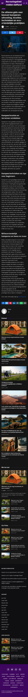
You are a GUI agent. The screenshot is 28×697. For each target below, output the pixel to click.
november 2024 (5, 615)
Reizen (3, 8)
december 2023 (5, 624)
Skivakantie (18, 680)
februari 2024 (4, 619)
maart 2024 (4, 617)
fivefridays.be (22, 297)
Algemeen (12, 674)
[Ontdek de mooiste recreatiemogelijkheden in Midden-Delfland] (14, 373)
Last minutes (12, 678)
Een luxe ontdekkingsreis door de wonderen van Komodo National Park (12, 431)
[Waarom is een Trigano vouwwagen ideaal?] (5, 502)
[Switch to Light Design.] (24, 3)
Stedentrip (6, 683)
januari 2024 (4, 622)
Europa (18, 676)
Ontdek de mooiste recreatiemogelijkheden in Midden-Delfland (11, 384)
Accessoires (5, 674)
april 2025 (3, 610)
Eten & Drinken (11, 676)
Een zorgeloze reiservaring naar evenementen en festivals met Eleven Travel (12, 454)
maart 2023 (4, 629)
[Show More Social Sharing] (25, 32)
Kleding (5, 678)
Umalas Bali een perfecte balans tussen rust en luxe (14, 578)
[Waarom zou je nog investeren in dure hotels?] (14, 328)
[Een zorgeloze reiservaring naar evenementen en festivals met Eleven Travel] (14, 444)
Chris (7, 26)
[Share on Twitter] (12, 32)
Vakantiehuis (20, 683)
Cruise (3, 676)
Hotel (22, 676)
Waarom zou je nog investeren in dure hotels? (12, 572)
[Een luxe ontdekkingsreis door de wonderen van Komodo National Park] (14, 422)
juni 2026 (3, 598)
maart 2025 (4, 612)
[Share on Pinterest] (19, 32)
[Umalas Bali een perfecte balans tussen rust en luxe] (14, 351)
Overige (7, 680)
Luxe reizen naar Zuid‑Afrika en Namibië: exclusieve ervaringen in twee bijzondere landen (13, 408)
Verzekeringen (6, 685)
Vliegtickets (15, 685)
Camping (22, 674)
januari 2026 (4, 605)
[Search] (26, 3)
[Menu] (2, 3)
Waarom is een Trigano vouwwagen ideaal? (12, 575)
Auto (17, 674)
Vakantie (12, 683)
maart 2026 (4, 600)
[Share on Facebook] (5, 32)
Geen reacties (6, 28)
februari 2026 (4, 603)
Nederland (20, 678)
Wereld (22, 685)
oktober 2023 (4, 627)
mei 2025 (3, 607)
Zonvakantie (14, 687)
